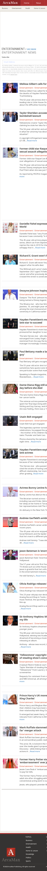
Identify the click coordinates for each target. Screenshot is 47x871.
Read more (32, 140)
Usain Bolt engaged (31, 416)
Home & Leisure (32, 851)
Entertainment (16, 8)
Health (27, 8)
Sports (28, 861)
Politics (28, 857)
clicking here (13, 74)
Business (5, 8)
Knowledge (30, 854)
